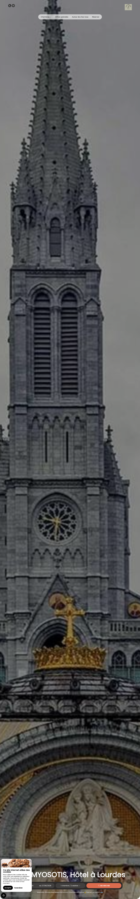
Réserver (95, 17)
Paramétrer (18, 888)
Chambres (45, 17)
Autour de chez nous (80, 17)
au (40, 885)
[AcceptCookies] (3, 895)
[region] (16, 875)
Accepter (8, 888)
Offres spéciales (61, 17)
